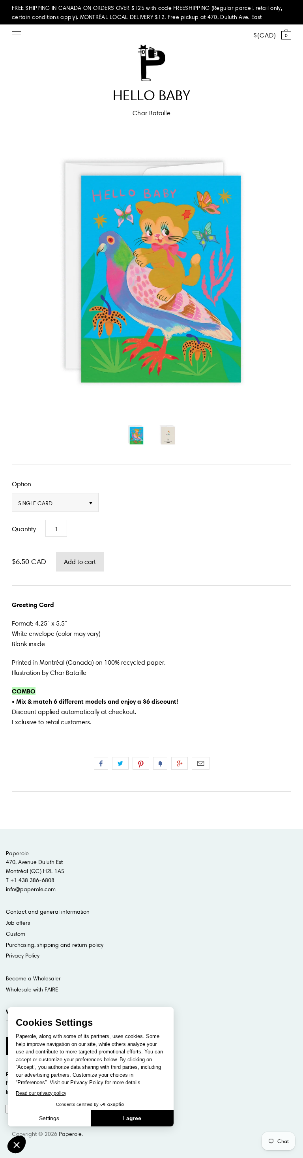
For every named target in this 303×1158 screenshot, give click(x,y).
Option (21, 484)
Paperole (70, 1133)
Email (200, 763)
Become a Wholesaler (33, 978)
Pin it (141, 763)
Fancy (160, 763)
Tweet (120, 763)
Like (101, 763)
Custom (15, 933)
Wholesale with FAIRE (32, 989)
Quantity (24, 529)
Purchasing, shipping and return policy (54, 944)
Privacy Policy (22, 955)
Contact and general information (48, 911)
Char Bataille (151, 113)
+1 (179, 763)
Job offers (18, 922)
